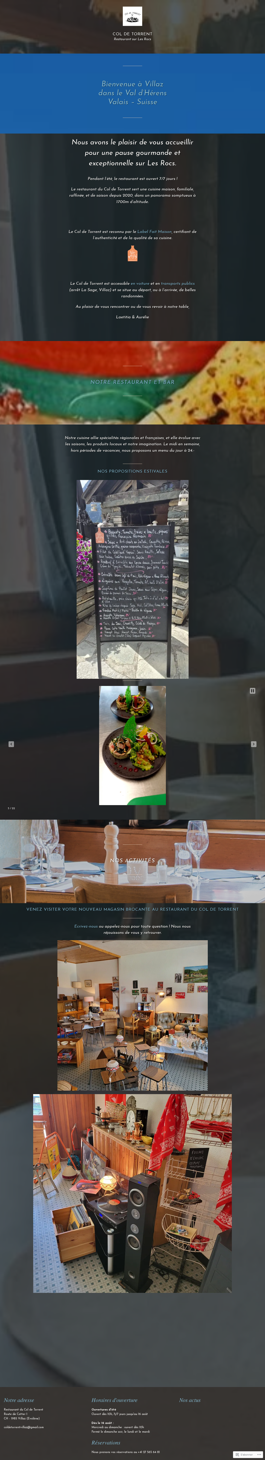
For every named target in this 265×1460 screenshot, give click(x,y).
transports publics (178, 284)
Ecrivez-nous (86, 926)
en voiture (140, 284)
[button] (11, 744)
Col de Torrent (132, 34)
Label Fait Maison (154, 232)
